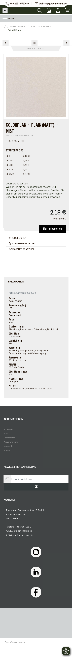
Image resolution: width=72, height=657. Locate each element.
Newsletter (9, 446)
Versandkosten (18, 642)
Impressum (9, 429)
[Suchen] (39, 9)
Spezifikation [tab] (16, 281)
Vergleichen (18, 238)
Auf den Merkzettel (23, 243)
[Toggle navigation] (4, 18)
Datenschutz (9, 438)
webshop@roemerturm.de (53, 3)
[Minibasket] (67, 9)
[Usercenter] (58, 9)
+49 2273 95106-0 (19, 3)
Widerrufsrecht (11, 442)
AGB (6, 433)
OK (36, 486)
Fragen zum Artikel (23, 249)
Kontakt (7, 450)
